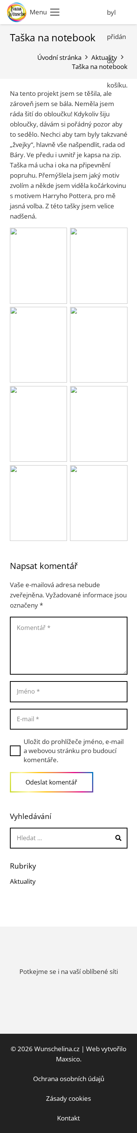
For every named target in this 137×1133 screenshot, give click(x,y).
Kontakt (68, 1118)
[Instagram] (81, 12)
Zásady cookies (68, 1098)
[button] (44, 12)
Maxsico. (68, 1059)
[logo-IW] (16, 12)
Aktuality (23, 881)
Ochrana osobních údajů (68, 1078)
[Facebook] (98, 12)
